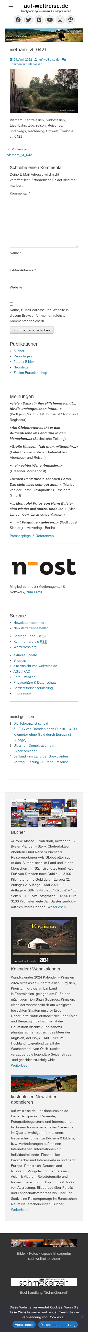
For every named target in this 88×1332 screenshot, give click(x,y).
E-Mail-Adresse (23, 270)
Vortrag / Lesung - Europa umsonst (40, 762)
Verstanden (24, 1325)
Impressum (22, 693)
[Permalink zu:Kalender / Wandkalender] (44, 940)
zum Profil (34, 592)
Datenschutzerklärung (58, 1325)
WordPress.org (25, 647)
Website (16, 287)
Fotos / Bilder (23, 362)
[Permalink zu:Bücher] (44, 813)
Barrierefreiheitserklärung (33, 688)
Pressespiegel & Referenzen (32, 536)
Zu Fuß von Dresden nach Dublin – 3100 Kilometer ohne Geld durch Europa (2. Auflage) (45, 734)
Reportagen (22, 356)
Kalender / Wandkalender (35, 968)
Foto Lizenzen (24, 677)
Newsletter (21, 367)
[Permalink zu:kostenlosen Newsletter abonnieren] (44, 1083)
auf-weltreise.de (46, 5)
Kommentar (20, 193)
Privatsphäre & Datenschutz (34, 682)
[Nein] (81, 1316)
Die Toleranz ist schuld (30, 723)
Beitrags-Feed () (29, 636)
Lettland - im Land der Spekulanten (40, 756)
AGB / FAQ (21, 671)
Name (15, 253)
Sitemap (19, 660)
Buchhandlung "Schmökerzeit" (44, 1292)
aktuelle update (25, 655)
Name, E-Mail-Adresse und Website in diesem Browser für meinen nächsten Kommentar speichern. (39, 315)
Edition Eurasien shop (30, 373)
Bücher (18, 351)
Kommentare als (30, 641)
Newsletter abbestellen (31, 628)
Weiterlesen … (58, 907)
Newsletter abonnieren (30, 623)
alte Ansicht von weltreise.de (35, 666)
